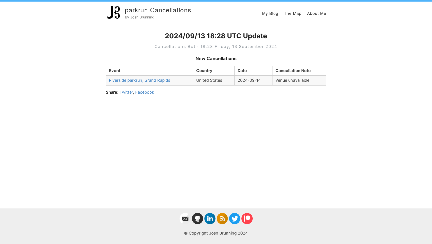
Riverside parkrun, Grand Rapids (139, 80)
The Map (293, 13)
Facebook (144, 92)
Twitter (126, 92)
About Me (316, 13)
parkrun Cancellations (158, 9)
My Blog (270, 13)
